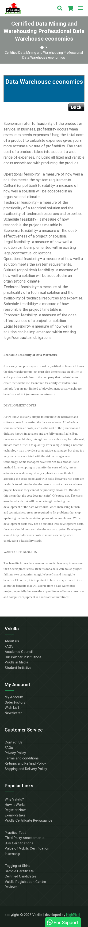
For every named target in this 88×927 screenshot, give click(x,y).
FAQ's (9, 646)
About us (12, 641)
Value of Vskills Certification (27, 848)
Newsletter (13, 713)
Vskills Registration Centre (25, 882)
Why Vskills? (14, 799)
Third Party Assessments (25, 838)
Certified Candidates (21, 876)
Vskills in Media (16, 662)
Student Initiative (18, 668)
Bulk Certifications (19, 843)
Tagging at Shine (18, 866)
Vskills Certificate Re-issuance (28, 820)
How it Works (15, 805)
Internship (12, 854)
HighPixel (73, 915)
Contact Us (14, 742)
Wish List (12, 707)
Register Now (15, 810)
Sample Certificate (19, 871)
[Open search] (60, 8)
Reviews (11, 887)
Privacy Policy (15, 753)
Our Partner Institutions (23, 657)
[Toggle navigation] (80, 8)
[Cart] (70, 8)
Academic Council (19, 652)
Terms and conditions (22, 758)
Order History (15, 702)
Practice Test (15, 833)
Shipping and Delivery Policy (26, 769)
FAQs (9, 748)
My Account (14, 697)
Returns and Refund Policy (25, 763)
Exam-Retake (15, 815)
